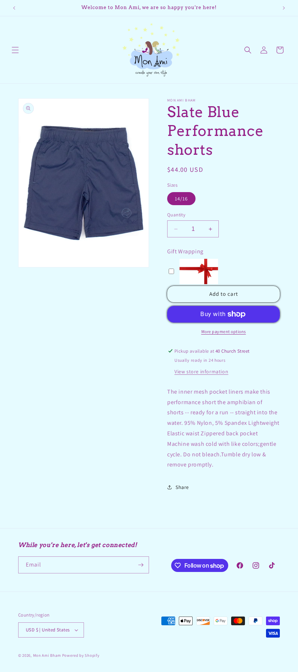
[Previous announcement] (14, 8)
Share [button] (182, 487)
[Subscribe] (141, 564)
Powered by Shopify (81, 655)
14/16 (181, 198)
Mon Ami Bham (47, 655)
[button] (15, 50)
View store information (201, 371)
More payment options (223, 331)
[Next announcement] (284, 8)
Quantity (176, 215)
